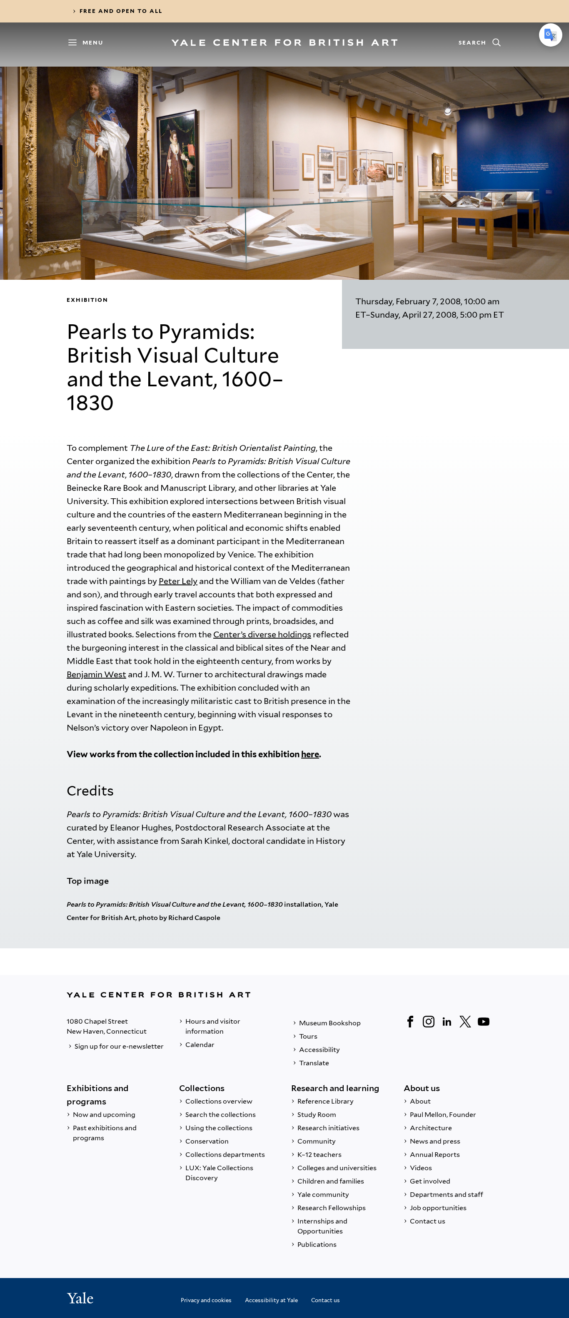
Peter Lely (178, 581)
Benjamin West (96, 674)
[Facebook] (410, 1021)
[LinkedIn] (447, 1021)
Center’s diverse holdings (262, 634)
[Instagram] (428, 1021)
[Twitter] (465, 1021)
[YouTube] (483, 1021)
